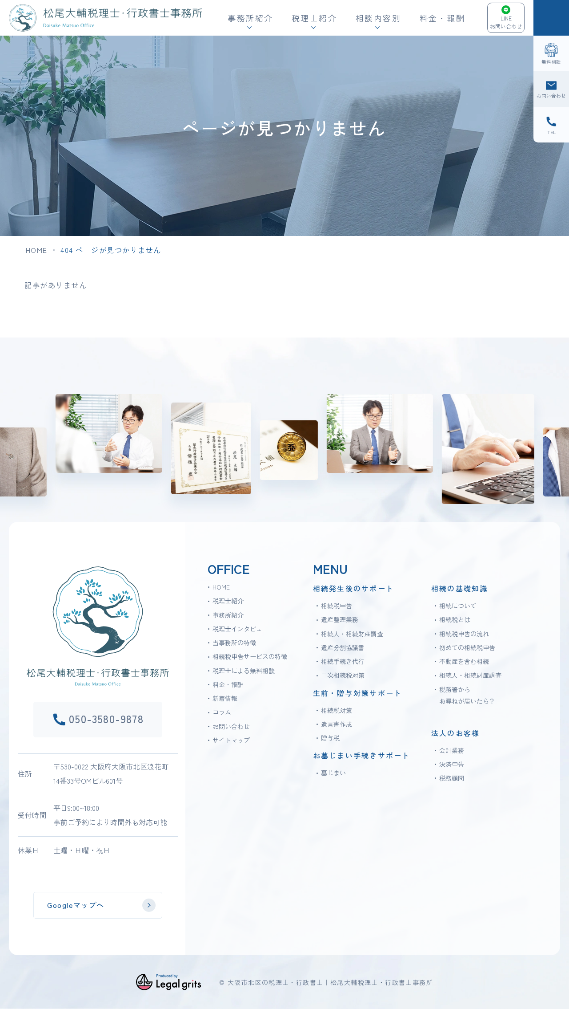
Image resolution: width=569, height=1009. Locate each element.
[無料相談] (551, 53)
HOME (37, 249)
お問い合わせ (231, 726)
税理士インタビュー (240, 628)
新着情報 (224, 698)
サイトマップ (231, 740)
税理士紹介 (228, 600)
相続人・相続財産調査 (352, 633)
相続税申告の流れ (464, 633)
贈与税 (330, 737)
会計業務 (451, 750)
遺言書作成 (336, 724)
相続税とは (454, 619)
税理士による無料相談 (243, 670)
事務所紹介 (228, 614)
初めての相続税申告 (467, 647)
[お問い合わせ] (551, 89)
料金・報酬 (442, 18)
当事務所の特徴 (234, 642)
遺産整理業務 (339, 619)
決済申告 (451, 764)
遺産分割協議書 (343, 647)
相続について (458, 605)
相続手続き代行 (343, 661)
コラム (221, 712)
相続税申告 (336, 605)
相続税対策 (336, 710)
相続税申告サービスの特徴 (249, 656)
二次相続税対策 (343, 675)
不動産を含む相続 (464, 661)
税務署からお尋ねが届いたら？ (467, 695)
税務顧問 (451, 777)
